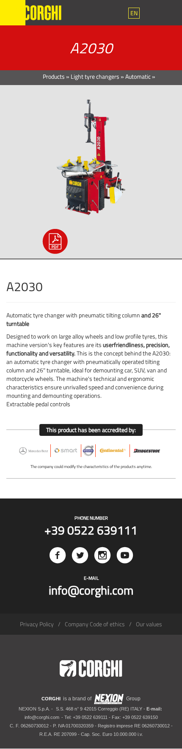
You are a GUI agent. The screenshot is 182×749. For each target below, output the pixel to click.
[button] (134, 13)
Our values (149, 624)
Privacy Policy (37, 624)
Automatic (138, 76)
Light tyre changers (95, 76)
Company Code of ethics (95, 624)
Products (54, 76)
